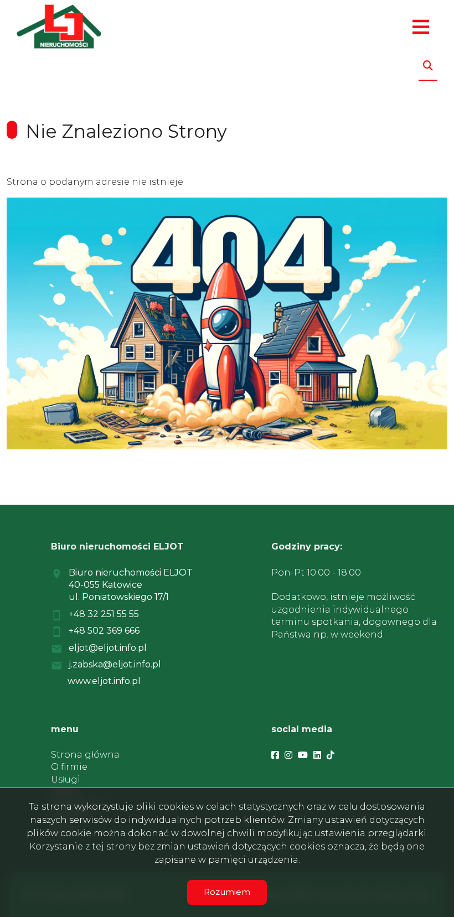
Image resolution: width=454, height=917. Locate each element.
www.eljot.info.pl (104, 681)
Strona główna (85, 754)
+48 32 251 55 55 (104, 614)
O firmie (69, 766)
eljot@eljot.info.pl (108, 648)
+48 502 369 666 (104, 630)
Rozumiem (227, 892)
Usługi (65, 779)
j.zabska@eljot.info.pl (115, 664)
